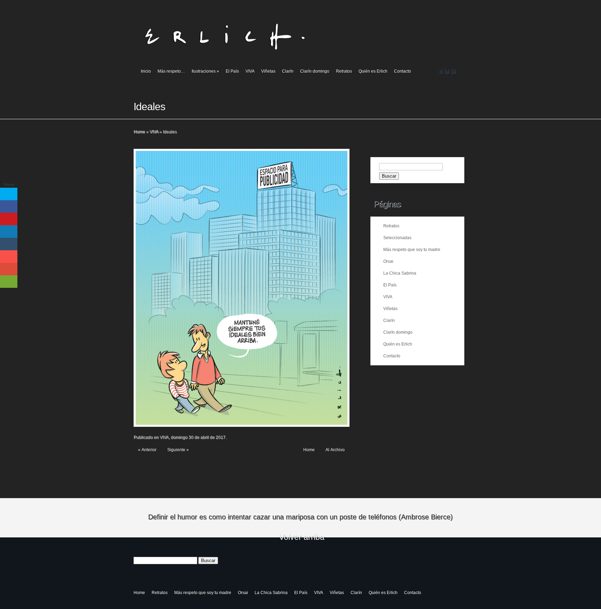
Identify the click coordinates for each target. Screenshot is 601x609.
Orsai (388, 261)
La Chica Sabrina (399, 273)
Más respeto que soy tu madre (411, 249)
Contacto (402, 71)
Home (139, 131)
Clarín (288, 71)
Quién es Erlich (373, 71)
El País (232, 71)
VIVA (250, 71)
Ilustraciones (205, 71)
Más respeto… (171, 71)
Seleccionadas (397, 237)
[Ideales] (241, 288)
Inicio (146, 71)
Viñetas (268, 71)
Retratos (344, 71)
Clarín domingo (314, 71)
